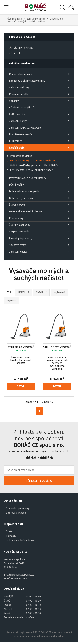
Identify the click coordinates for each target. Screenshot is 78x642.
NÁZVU (21, 292)
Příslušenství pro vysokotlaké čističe (31, 170)
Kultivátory (15, 141)
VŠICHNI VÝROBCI (24, 47)
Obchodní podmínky (17, 508)
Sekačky (14, 100)
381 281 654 (21, 578)
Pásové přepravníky (20, 238)
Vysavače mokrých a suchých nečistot (32, 160)
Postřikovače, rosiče (20, 134)
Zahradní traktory (19, 87)
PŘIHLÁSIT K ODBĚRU (39, 480)
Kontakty (11, 536)
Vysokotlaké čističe (21, 156)
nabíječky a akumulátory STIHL (27, 80)
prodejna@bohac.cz (22, 574)
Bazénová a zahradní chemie (25, 211)
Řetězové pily (17, 114)
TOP (9, 292)
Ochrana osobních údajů (20, 540)
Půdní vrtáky (16, 184)
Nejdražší (11, 300)
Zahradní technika (36, 18)
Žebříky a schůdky (19, 224)
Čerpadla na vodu (19, 231)
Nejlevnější (59, 292)
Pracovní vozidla (18, 94)
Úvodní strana (14, 18)
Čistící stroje (56, 18)
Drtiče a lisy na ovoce (21, 198)
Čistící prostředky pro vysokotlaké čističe (34, 165)
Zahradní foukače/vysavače (25, 127)
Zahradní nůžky (18, 121)
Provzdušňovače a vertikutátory (27, 178)
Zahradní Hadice (18, 251)
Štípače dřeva (17, 204)
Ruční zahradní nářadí (21, 74)
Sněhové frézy (17, 245)
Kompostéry (16, 218)
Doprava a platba (16, 512)
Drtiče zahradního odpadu (24, 191)
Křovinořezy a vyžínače (22, 107)
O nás (9, 531)
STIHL (17, 52)
